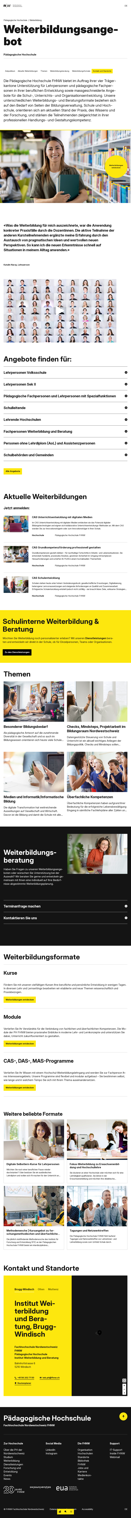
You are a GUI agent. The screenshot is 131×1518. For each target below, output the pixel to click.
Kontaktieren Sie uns (20, 918)
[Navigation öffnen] (71, 1511)
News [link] (7, 1478)
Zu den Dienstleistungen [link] (17, 652)
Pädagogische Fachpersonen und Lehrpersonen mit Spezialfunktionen (60, 396)
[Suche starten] (65, 1511)
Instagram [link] (51, 1453)
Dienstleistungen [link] (13, 1464)
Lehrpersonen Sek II (20, 384)
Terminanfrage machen (22, 906)
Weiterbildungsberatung (59, 71)
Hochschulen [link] (85, 1453)
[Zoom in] (124, 1385)
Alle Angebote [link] (13, 471)
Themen (44, 71)
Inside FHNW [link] (117, 1453)
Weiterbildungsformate (81, 71)
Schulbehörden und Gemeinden (29, 455)
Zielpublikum (10, 71)
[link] (13, 6)
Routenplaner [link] (24, 1383)
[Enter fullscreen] (124, 1380)
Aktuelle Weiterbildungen (28, 71)
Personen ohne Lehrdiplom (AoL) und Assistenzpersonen (49, 443)
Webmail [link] (115, 1457)
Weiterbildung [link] (36, 20)
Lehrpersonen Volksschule (25, 372)
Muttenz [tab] (53, 1289)
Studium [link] (8, 1457)
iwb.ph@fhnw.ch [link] (51, 1377)
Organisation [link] (85, 1449)
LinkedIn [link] (50, 1449)
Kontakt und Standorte (102, 71)
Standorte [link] (83, 1457)
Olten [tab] (41, 1289)
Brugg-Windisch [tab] (24, 1289)
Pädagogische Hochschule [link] (15, 20)
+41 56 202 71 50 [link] (26, 1377)
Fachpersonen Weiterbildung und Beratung (38, 431)
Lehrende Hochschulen (22, 419)
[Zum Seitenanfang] (123, 1416)
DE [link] (126, 6)
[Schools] (60, 1511)
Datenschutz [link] (55, 1509)
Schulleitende (15, 408)
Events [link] (8, 1475)
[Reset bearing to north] (124, 1393)
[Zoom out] (124, 1389)
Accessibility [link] (87, 1509)
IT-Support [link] (116, 1449)
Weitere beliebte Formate (33, 1114)
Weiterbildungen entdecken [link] (20, 999)
